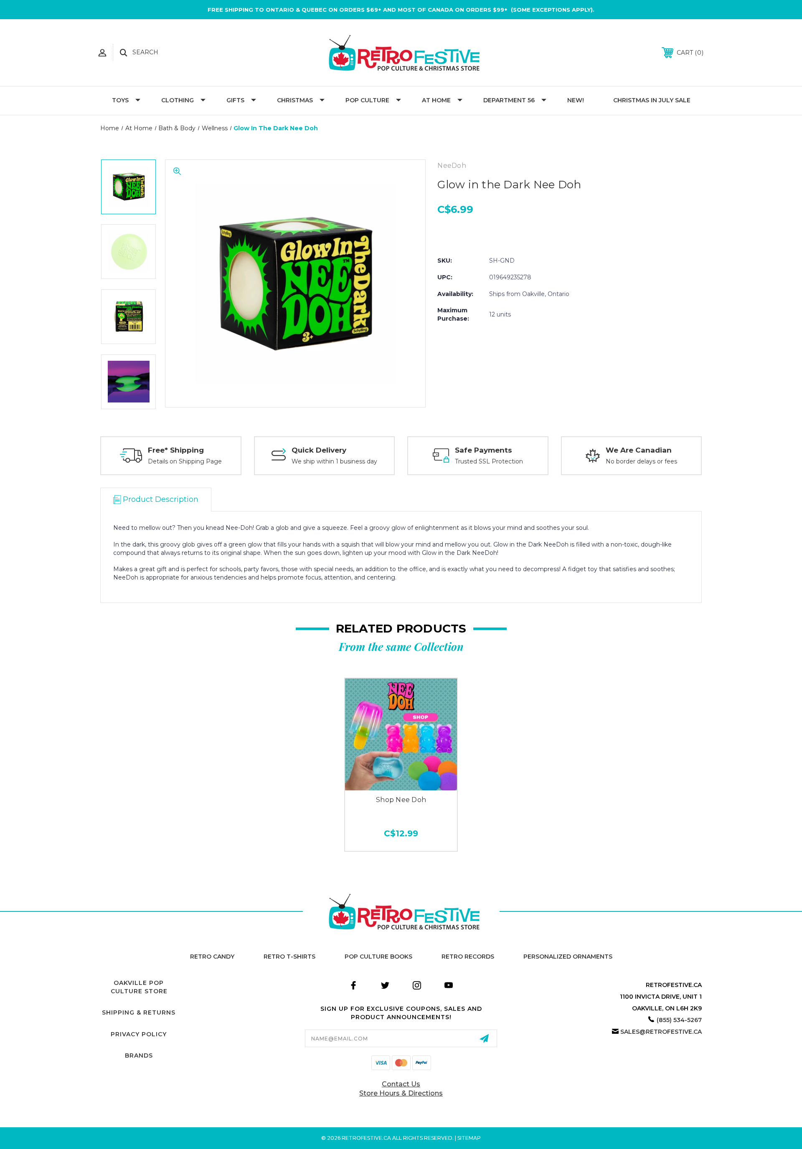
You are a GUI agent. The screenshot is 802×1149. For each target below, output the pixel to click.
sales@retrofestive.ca (661, 1031)
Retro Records (468, 956)
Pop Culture (367, 100)
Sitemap (469, 1138)
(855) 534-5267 (679, 1020)
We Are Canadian (639, 450)
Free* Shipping (176, 450)
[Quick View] (401, 781)
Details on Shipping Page (185, 461)
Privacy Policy (139, 1034)
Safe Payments (483, 450)
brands (139, 1055)
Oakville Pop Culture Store (139, 987)
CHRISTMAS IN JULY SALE (651, 100)
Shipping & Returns (138, 1012)
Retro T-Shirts (289, 956)
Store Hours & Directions (401, 1093)
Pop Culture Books (378, 956)
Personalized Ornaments (567, 956)
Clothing (177, 100)
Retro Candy (212, 956)
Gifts (235, 100)
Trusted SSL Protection (489, 461)
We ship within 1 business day (334, 461)
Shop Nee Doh (401, 800)
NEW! (575, 100)
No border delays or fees (641, 461)
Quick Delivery (319, 450)
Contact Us (401, 1084)
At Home (436, 100)
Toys (120, 100)
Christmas (295, 100)
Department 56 (509, 100)
